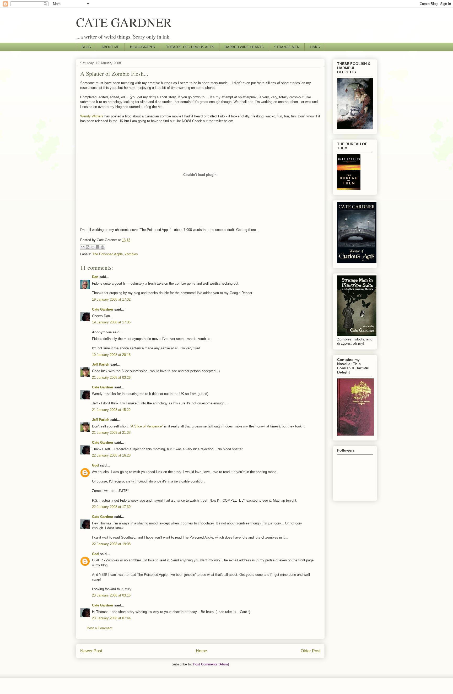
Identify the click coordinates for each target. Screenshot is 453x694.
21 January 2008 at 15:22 (111, 410)
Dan (95, 277)
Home (201, 651)
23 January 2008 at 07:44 (111, 618)
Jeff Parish (100, 364)
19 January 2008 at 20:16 (111, 355)
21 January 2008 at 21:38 (111, 433)
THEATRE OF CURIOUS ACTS (190, 47)
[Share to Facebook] (97, 247)
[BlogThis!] (87, 247)
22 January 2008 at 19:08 (111, 544)
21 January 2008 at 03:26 (111, 377)
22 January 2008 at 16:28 (111, 455)
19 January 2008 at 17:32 (111, 299)
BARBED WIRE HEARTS (244, 47)
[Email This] (82, 247)
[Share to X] (92, 247)
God (95, 465)
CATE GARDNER (124, 22)
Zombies (131, 254)
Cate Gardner (102, 309)
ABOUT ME (110, 47)
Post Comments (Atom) (211, 664)
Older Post (310, 651)
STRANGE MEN (286, 47)
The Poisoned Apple (107, 254)
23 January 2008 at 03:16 (111, 595)
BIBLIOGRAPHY (143, 47)
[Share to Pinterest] (102, 247)
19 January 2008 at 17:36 (111, 322)
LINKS (315, 47)
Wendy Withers (91, 116)
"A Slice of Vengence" (146, 426)
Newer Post (91, 651)
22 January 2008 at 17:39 (111, 507)
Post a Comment (99, 628)
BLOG (86, 47)
